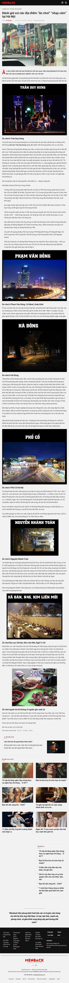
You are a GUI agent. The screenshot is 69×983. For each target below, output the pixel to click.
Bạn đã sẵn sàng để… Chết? (13, 805)
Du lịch (15, 944)
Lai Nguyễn (8, 20)
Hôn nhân (38, 936)
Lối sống (25, 730)
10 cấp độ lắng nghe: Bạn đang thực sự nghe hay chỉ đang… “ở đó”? (51, 853)
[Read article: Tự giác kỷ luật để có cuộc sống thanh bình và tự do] (51, 795)
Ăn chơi (19, 730)
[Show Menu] (62, 2)
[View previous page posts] (33, 839)
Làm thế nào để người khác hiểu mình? (18, 742)
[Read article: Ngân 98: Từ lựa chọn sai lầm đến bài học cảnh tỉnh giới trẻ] (51, 819)
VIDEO (59, 932)
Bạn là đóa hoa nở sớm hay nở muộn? (51, 780)
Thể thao (15, 942)
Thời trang (6, 932)
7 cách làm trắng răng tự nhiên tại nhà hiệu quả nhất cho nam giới (51, 890)
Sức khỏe (5, 940)
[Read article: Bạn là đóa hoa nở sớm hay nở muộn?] (51, 770)
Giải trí (27, 940)
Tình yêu (37, 934)
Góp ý (58, 979)
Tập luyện (6, 942)
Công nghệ (16, 940)
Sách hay (27, 932)
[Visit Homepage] (8, 3)
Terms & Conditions (42, 979)
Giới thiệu (18, 979)
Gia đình (37, 932)
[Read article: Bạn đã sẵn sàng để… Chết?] (17, 795)
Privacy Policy (31, 979)
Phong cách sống (15, 9)
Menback (28, 969)
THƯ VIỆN (50, 935)
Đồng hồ (15, 938)
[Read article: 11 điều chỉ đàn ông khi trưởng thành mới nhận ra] (17, 819)
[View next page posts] (36, 839)
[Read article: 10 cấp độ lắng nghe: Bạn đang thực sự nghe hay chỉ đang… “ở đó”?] (17, 770)
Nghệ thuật (28, 934)
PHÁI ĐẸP (50, 932)
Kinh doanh (38, 944)
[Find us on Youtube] (36, 965)
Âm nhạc (27, 936)
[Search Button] (66, 2)
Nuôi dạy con (39, 938)
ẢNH (59, 935)
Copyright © (52, 979)
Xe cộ (14, 936)
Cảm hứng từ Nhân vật (52, 943)
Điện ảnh (27, 938)
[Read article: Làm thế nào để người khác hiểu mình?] (56, 747)
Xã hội (30, 730)
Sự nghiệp (38, 942)
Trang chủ (5, 9)
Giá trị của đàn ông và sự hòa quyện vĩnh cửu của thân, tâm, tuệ (51, 876)
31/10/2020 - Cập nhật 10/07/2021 (23, 20)
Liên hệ (24, 979)
